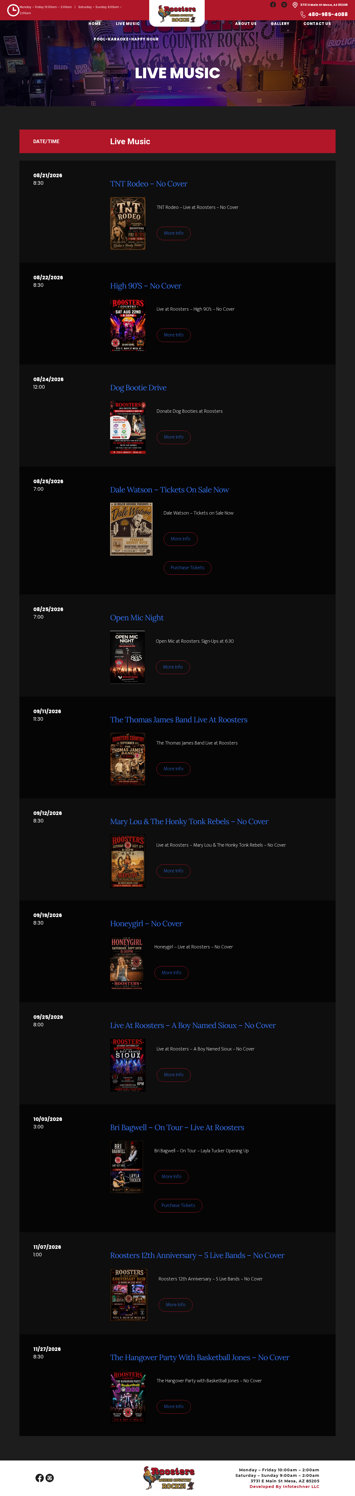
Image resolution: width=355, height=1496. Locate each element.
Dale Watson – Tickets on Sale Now (169, 490)
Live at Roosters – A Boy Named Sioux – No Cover (193, 1025)
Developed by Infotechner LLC (285, 1486)
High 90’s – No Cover (145, 286)
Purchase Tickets (187, 568)
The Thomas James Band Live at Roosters (178, 720)
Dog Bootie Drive (138, 388)
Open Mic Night (137, 617)
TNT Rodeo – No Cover (148, 184)
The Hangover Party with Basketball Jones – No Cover (199, 1357)
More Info (174, 233)
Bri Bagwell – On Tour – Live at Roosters (177, 1127)
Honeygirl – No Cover (146, 923)
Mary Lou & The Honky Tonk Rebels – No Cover (189, 821)
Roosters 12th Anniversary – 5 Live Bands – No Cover (197, 1255)
